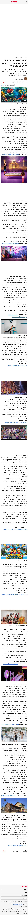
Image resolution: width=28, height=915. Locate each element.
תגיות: (25, 850)
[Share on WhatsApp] (16, 82)
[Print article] (13, 82)
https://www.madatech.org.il (10, 724)
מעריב (26, 57)
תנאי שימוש (25, 913)
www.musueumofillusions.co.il (17, 365)
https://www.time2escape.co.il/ (17, 845)
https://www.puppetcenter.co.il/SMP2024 (14, 594)
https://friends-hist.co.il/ (10, 664)
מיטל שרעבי (20, 78)
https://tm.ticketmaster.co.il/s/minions (15, 529)
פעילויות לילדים (23, 852)
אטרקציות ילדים (16, 851)
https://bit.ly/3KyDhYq (8, 795)
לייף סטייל (21, 57)
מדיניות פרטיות (18, 913)
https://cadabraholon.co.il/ (10, 154)
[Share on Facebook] (23, 82)
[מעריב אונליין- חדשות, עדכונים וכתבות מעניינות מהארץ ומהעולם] (14, 1)
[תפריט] (27, 2)
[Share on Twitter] (20, 82)
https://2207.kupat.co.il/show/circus (16, 422)
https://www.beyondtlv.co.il (10, 243)
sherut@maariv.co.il (17, 904)
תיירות (16, 57)
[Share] (26, 82)
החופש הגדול (24, 851)
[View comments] (3, 82)
